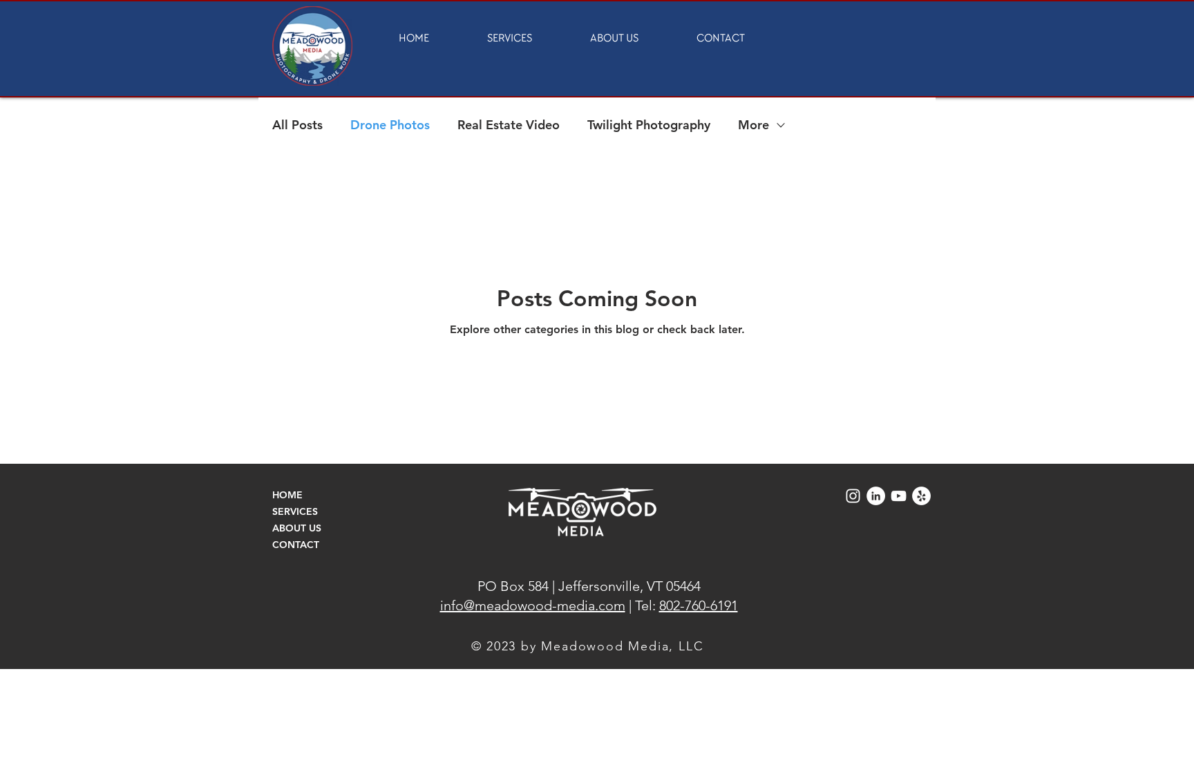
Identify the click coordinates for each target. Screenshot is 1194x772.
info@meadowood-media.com (532, 605)
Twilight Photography (648, 125)
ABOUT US (296, 528)
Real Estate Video (508, 125)
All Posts (297, 125)
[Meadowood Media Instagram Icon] (853, 496)
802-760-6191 (698, 605)
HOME (287, 495)
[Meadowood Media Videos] (898, 496)
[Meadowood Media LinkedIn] (875, 496)
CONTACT (295, 544)
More (753, 125)
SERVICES (295, 511)
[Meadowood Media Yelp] (921, 496)
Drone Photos (390, 125)
